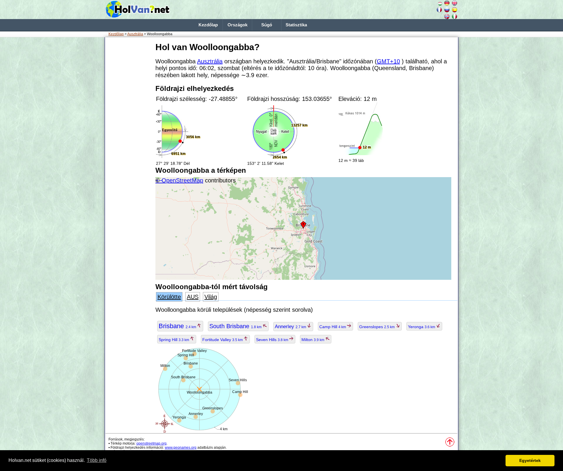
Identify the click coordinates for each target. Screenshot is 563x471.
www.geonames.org (180, 447)
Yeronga (422, 326)
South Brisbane (235, 326)
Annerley (291, 326)
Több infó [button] (96, 460)
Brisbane (178, 326)
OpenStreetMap (182, 180)
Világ (210, 297)
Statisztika (296, 25)
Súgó (266, 25)
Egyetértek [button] (530, 460)
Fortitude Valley (223, 339)
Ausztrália (135, 34)
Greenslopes (377, 326)
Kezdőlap (208, 25)
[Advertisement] (129, 129)
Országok (237, 25)
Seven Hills (272, 339)
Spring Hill (174, 339)
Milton (313, 339)
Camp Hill (333, 326)
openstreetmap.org (151, 443)
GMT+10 (388, 61)
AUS (193, 297)
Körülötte (169, 297)
